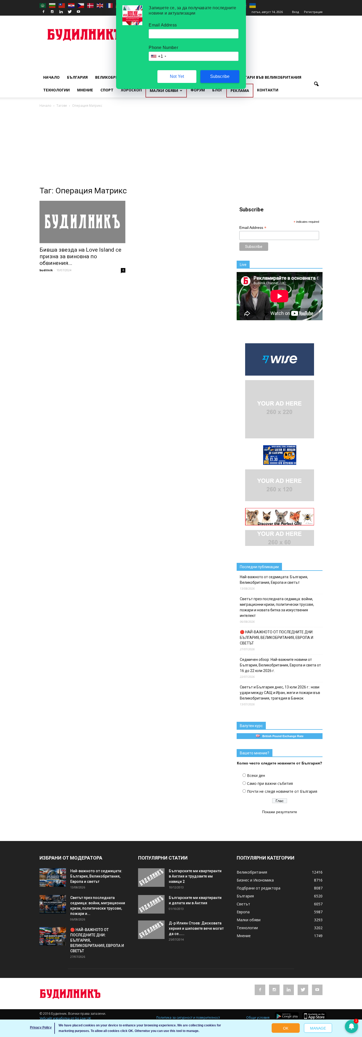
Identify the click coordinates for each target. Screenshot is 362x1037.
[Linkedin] (61, 12)
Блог (217, 89)
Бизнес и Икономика (255, 880)
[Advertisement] (181, 148)
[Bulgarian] (52, 5)
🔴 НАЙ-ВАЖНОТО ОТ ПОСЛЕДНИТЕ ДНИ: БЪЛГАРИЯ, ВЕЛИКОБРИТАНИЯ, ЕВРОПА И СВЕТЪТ (276, 637)
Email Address (252, 227)
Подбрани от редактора (258, 888)
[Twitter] (70, 12)
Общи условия (258, 1017)
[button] (316, 84)
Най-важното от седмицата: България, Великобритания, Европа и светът (274, 580)
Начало (51, 77)
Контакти (267, 89)
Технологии (56, 89)
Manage (318, 1028)
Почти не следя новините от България (282, 791)
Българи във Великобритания (269, 77)
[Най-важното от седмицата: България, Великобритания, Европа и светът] (52, 877)
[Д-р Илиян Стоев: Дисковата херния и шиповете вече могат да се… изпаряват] (151, 929)
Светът (243, 903)
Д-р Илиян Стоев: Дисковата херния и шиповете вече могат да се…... (196, 928)
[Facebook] (43, 12)
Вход (295, 12)
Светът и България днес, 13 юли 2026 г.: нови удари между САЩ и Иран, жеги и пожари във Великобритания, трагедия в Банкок (280, 692)
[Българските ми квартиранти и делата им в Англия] (151, 904)
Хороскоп (131, 89)
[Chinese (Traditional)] (62, 5)
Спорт (106, 89)
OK (285, 1028)
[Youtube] (78, 12)
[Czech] (81, 5)
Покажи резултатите (279, 812)
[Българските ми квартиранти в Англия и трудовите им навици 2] (151, 877)
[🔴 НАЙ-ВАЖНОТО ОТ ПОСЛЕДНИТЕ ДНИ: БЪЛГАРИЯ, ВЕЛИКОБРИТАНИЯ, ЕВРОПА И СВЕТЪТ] (52, 936)
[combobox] (158, 56)
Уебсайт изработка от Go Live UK (65, 1018)
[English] (100, 5)
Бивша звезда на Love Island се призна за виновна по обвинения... (80, 256)
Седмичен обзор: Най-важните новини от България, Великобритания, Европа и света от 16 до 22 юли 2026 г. (280, 665)
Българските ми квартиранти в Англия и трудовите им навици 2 (195, 876)
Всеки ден (256, 775)
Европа (243, 911)
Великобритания (113, 77)
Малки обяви (164, 90)
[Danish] (90, 5)
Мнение (85, 89)
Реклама (240, 90)
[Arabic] (42, 5)
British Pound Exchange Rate (281, 736)
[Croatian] (71, 5)
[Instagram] (52, 12)
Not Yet (177, 76)
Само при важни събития (270, 783)
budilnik (46, 270)
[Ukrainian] (252, 5)
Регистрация (313, 12)
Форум (198, 89)
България (77, 77)
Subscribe (220, 76)
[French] (109, 5)
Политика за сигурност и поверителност (188, 1017)
